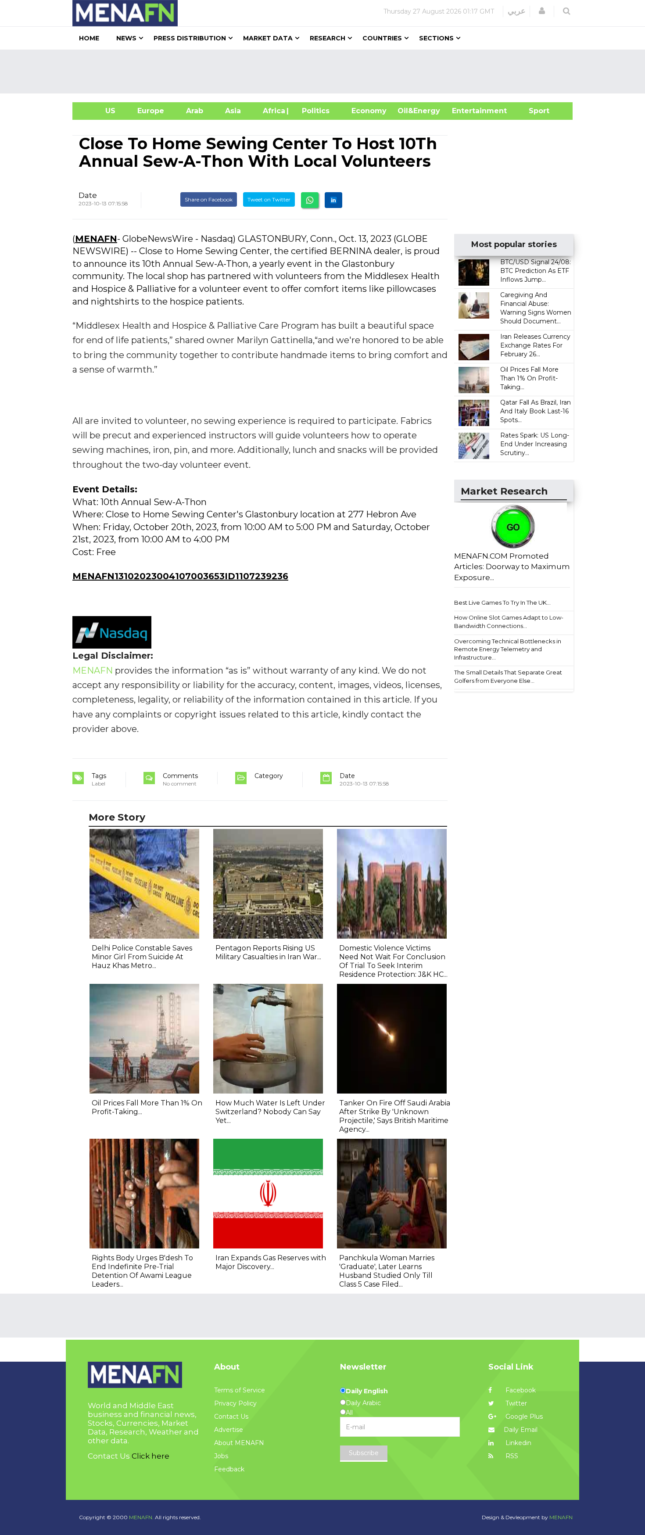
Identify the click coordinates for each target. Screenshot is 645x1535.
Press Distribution (190, 38)
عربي (517, 11)
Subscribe (364, 1453)
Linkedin (517, 1443)
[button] (542, 11)
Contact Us (231, 1416)
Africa (273, 111)
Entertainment (466, 111)
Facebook (520, 1390)
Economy (369, 111)
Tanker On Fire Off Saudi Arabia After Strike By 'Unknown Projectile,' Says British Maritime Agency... (394, 1116)
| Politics (313, 111)
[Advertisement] (326, 71)
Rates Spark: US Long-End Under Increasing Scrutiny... (534, 444)
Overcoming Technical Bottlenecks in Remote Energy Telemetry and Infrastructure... (507, 649)
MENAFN (96, 238)
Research (327, 38)
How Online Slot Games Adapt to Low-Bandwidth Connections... (508, 621)
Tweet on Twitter (268, 199)
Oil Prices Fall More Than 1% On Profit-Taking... (529, 378)
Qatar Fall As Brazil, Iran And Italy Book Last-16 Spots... (535, 411)
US (99, 111)
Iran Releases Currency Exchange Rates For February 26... (535, 345)
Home (89, 38)
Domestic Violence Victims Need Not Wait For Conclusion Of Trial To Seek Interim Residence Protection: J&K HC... (393, 961)
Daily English (367, 1391)
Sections (436, 38)
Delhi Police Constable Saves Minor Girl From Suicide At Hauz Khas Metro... (142, 957)
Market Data (268, 38)
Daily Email (521, 1430)
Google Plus (523, 1416)
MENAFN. (141, 1517)
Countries (382, 38)
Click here (150, 1456)
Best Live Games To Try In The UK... (502, 602)
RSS (511, 1456)
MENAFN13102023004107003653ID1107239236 (180, 576)
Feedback (229, 1469)
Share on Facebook (209, 199)
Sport (533, 111)
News (126, 38)
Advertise (228, 1430)
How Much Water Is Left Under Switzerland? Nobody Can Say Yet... (270, 1112)
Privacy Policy (235, 1403)
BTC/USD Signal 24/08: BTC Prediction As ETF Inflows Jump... (535, 270)
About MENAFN (239, 1443)
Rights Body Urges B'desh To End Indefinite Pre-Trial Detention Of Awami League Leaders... (142, 1271)
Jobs (221, 1456)
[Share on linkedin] (333, 200)
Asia (233, 111)
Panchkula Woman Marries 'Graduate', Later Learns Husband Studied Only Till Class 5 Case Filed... (386, 1271)
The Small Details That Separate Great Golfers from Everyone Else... (508, 676)
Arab (194, 111)
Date (88, 195)
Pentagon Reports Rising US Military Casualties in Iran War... (268, 952)
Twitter (515, 1403)
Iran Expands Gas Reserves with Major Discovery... (270, 1262)
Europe (150, 111)
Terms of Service (239, 1390)
